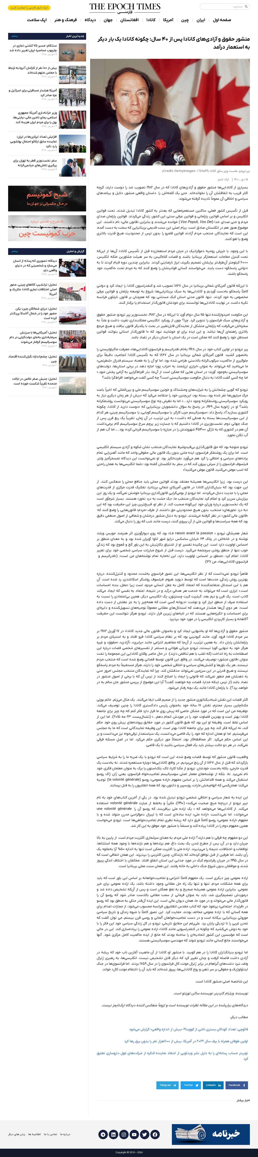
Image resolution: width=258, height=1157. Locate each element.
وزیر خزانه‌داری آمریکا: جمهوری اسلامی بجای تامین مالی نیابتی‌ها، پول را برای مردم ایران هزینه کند (35, 117)
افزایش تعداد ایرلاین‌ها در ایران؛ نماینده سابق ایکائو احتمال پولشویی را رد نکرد (33, 141)
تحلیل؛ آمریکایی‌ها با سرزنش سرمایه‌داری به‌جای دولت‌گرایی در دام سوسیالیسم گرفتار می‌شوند (33, 337)
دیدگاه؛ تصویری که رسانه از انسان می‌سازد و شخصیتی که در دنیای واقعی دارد (35, 266)
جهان (108, 20)
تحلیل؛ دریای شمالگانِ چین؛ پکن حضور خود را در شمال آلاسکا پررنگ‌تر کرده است (33, 313)
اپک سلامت (37, 20)
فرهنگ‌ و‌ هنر (65, 20)
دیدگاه (90, 20)
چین (185, 20)
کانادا (150, 20)
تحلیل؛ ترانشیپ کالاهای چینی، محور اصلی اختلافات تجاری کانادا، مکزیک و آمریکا (33, 289)
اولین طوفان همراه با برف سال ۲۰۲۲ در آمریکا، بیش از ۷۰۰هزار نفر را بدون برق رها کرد (186, 1041)
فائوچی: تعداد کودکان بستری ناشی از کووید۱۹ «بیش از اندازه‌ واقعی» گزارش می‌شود (188, 1029)
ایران (201, 20)
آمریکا (168, 20)
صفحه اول (222, 20)
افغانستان (129, 20)
